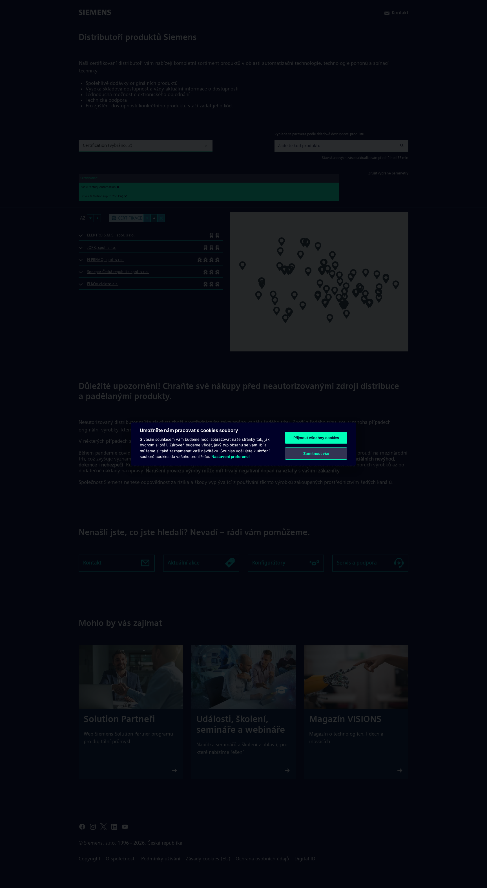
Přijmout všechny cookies (316, 437)
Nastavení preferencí (230, 456)
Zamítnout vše (316, 453)
